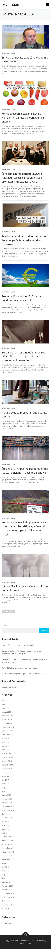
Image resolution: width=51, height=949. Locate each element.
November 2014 (8, 897)
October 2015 (7, 855)
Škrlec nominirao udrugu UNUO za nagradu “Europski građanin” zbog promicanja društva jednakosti (22, 177)
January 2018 (7, 761)
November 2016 (8, 810)
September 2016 (8, 818)
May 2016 (5, 829)
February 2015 (7, 886)
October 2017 (7, 772)
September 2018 (8, 734)
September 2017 (8, 776)
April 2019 (5, 708)
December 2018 (8, 723)
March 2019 (6, 712)
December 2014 (8, 893)
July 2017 (5, 780)
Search (4, 626)
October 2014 (7, 901)
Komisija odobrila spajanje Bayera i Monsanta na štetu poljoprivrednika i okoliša (23, 117)
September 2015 (8, 859)
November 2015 (8, 852)
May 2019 (5, 704)
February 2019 (7, 715)
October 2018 (7, 731)
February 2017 (7, 799)
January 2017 (7, 803)
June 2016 (5, 825)
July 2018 (5, 738)
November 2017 (8, 769)
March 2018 (6, 753)
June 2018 (5, 742)
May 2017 (5, 787)
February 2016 (7, 840)
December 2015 (8, 848)
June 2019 (5, 700)
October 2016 (7, 814)
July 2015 (5, 867)
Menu (47, 4)
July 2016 (5, 821)
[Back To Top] (25, 935)
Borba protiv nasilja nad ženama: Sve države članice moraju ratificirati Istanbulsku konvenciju (23, 356)
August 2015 (6, 863)
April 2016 (5, 833)
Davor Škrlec (12, 4)
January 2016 (7, 844)
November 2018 (8, 727)
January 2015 (7, 890)
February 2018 (7, 757)
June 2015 (5, 871)
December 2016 (8, 806)
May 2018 (5, 746)
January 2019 (7, 719)
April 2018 (5, 750)
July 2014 (5, 908)
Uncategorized (7, 923)
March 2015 (6, 882)
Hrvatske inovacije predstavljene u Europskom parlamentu (24, 673)
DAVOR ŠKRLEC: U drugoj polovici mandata (18, 645)
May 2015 (5, 874)
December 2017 (8, 765)
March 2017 (6, 795)
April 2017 (5, 791)
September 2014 (8, 905)
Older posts (8, 612)
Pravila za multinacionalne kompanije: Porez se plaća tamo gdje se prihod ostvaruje (24, 240)
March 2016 (6, 837)
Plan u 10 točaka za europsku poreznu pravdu (19, 668)
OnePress (34, 940)
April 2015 (5, 878)
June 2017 (5, 784)
